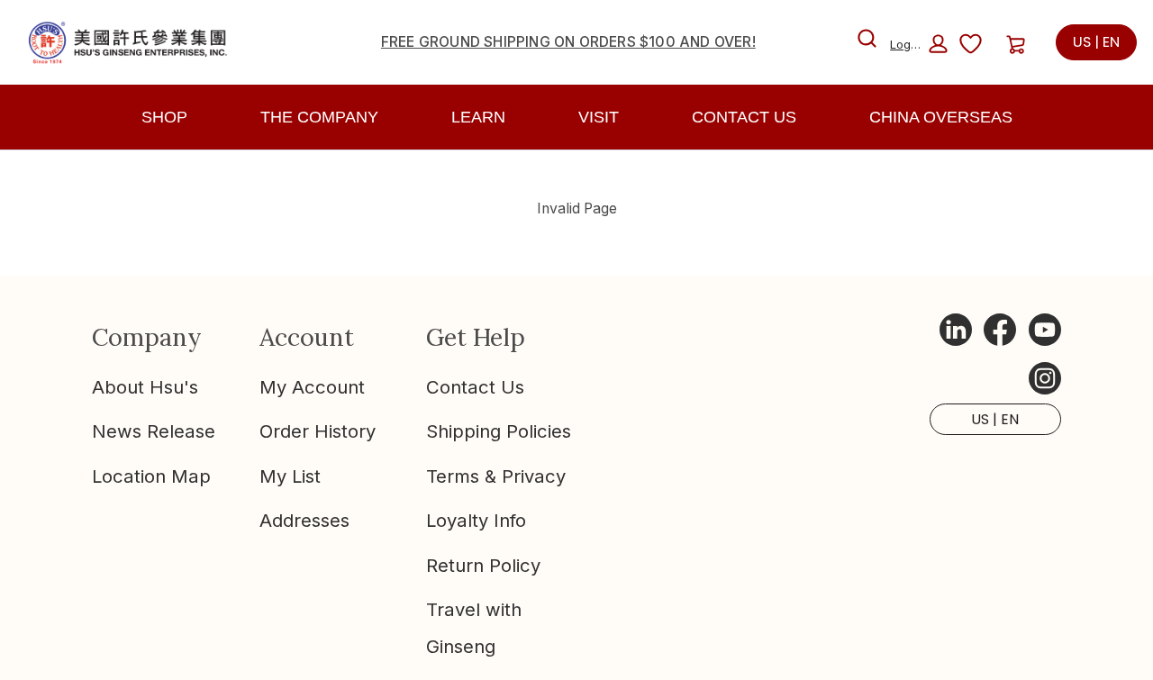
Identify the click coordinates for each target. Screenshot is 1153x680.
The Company (319, 117)
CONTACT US (744, 117)
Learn (478, 117)
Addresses (304, 520)
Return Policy (483, 565)
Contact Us (475, 387)
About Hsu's (145, 387)
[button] (918, 44)
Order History (317, 431)
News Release (153, 431)
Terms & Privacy (496, 476)
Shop (164, 117)
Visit (598, 117)
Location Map (151, 476)
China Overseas (940, 117)
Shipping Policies (498, 431)
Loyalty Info (476, 520)
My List (290, 476)
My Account (312, 387)
